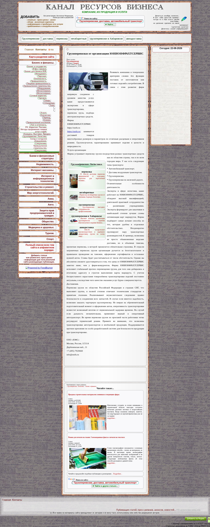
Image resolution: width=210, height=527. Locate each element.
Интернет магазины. (42, 170)
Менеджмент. (41, 74)
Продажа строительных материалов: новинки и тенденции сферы (93, 395)
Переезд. (47, 117)
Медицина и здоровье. (41, 227)
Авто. (51, 204)
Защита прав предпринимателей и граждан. (42, 213)
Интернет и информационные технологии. (43, 178)
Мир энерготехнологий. (40, 193)
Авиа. (51, 199)
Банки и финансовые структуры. (42, 157)
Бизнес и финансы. (91, 386)
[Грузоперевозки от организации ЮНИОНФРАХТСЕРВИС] (88, 81)
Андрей (76, 63)
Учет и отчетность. (39, 125)
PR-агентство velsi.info (188, 510)
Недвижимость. (45, 164)
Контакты (17, 500)
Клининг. (47, 120)
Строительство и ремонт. (39, 187)
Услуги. (43, 113)
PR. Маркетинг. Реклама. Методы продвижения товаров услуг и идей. (34, 129)
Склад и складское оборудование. (38, 140)
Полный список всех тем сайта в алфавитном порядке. (40, 247)
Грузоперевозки (73, 61)
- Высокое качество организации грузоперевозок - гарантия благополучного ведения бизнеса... (88, 219)
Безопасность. (40, 79)
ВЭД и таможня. (40, 69)
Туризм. (49, 233)
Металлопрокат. (44, 91)
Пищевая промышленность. (39, 83)
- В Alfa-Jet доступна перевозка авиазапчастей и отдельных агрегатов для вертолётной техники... (92, 176)
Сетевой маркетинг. (38, 96)
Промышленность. (39, 81)
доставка (48, 38)
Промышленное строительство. (37, 86)
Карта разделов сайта (41, 57)
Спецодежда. (49, 103)
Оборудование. (44, 88)
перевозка (61, 38)
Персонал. (42, 76)
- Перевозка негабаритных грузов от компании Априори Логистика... (92, 194)
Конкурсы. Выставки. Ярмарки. (37, 134)
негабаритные (78, 38)
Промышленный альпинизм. (39, 122)
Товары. (47, 100)
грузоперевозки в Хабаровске (106, 38)
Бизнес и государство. (37, 66)
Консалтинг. (46, 115)
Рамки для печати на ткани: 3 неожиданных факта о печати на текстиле (96, 437)
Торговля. (42, 98)
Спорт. (50, 239)
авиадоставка (133, 38)
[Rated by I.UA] (176, 520)
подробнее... (111, 418)
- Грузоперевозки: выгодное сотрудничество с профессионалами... (92, 208)
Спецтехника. (41, 143)
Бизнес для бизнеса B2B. (36, 71)
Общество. (48, 221)
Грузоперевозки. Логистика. (75, 386)
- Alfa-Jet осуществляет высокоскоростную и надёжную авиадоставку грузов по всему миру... (92, 231)
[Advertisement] (119, 115)
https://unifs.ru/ (74, 131)
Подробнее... (117, 474)
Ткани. (52, 105)
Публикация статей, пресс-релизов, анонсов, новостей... (146, 510)
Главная (6, 500)
